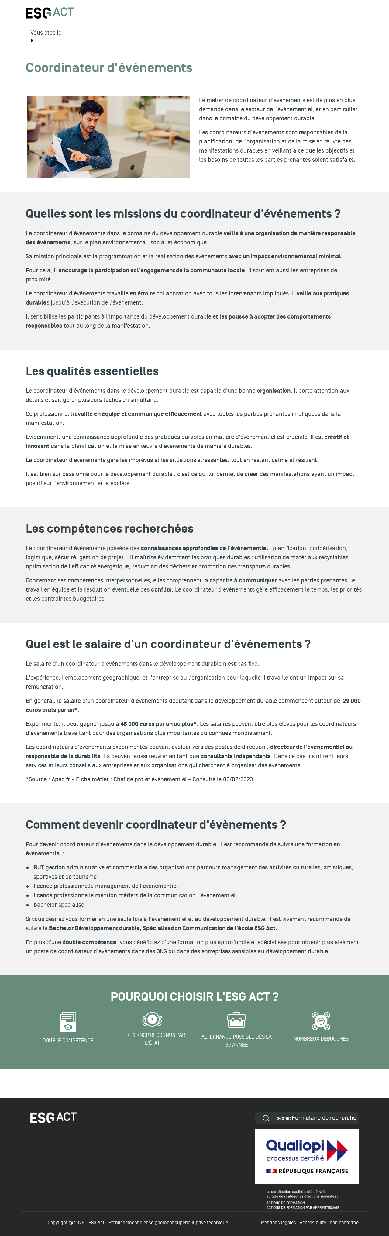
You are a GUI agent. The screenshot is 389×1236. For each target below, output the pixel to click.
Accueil (32, 40)
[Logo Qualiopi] (307, 1169)
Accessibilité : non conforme (329, 1222)
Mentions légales (278, 1222)
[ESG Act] (50, 12)
